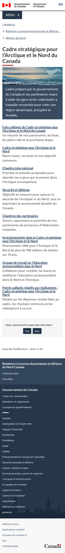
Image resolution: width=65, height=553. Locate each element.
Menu (14, 15)
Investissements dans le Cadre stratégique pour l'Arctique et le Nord (31, 239)
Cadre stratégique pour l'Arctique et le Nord (29, 149)
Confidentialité (10, 546)
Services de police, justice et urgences (22, 473)
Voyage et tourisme (12, 429)
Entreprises (8, 434)
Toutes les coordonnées (14, 396)
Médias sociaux (10, 524)
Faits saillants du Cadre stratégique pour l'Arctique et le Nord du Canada (30, 128)
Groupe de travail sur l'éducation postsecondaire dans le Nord (24, 264)
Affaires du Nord (16, 38)
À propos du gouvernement (17, 407)
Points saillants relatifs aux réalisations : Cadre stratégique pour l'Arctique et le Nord (30, 291)
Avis (4, 540)
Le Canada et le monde (14, 484)
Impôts (6, 451)
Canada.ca (9, 24)
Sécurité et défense (16, 190)
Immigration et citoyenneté (16, 423)
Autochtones (9, 501)
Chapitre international (17, 168)
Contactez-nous (10, 373)
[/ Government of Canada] (24, 5)
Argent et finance (11, 490)
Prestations (8, 440)
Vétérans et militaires (13, 506)
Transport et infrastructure (16, 479)
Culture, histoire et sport (15, 467)
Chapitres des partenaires (20, 216)
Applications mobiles (13, 529)
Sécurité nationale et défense (17, 462)
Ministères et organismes (15, 401)
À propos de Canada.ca (14, 535)
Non (37, 330)
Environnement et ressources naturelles (23, 456)
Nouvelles (7, 378)
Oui (27, 330)
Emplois (6, 418)
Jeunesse (7, 512)
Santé (5, 445)
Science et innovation (13, 495)
